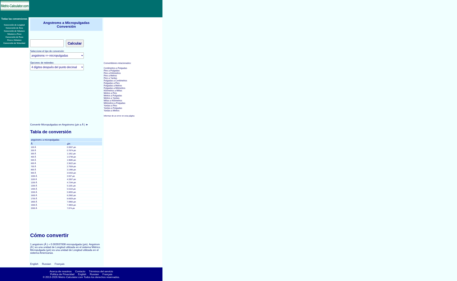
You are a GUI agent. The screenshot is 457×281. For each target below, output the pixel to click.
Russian (46, 263)
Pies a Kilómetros (112, 73)
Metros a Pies (110, 93)
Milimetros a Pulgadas (114, 103)
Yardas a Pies (110, 105)
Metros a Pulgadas (113, 95)
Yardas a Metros (111, 110)
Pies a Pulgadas (112, 70)
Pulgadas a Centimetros (115, 80)
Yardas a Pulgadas (113, 108)
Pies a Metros (110, 75)
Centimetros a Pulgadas (115, 68)
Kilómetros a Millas (113, 90)
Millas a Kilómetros (113, 100)
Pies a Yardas (110, 78)
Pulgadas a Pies (112, 83)
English (34, 263)
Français (59, 263)
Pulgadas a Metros (113, 85)
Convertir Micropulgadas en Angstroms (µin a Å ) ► (59, 124)
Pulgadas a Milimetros (114, 88)
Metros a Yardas (111, 98)
